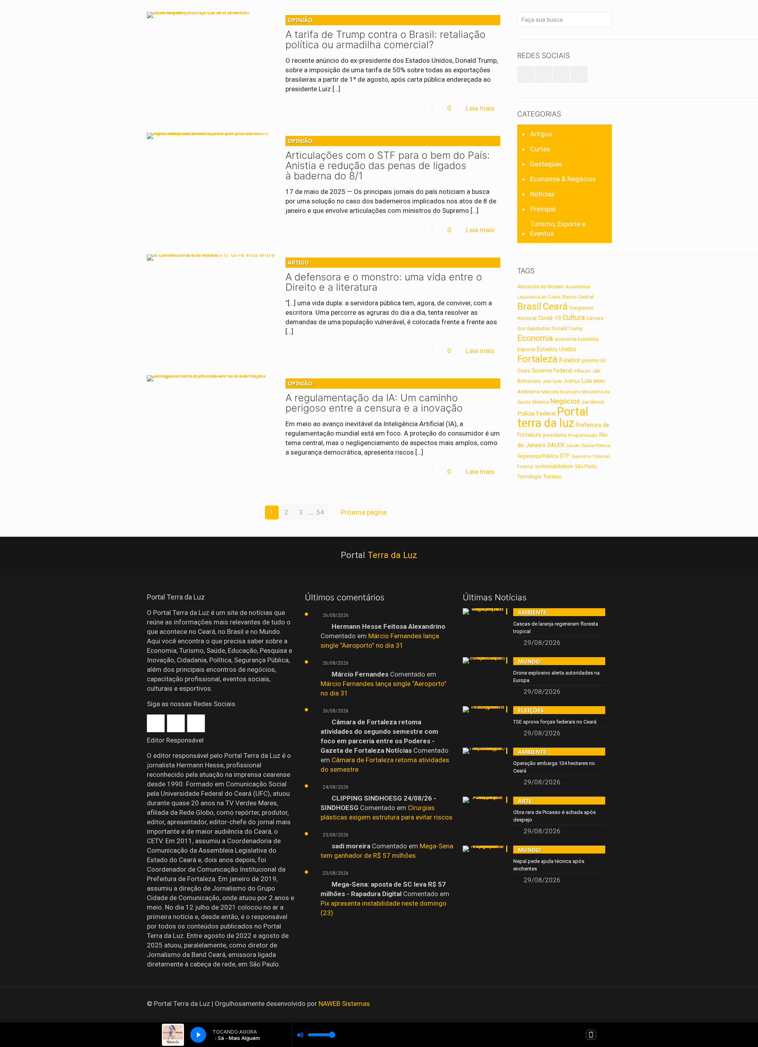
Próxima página (364, 512)
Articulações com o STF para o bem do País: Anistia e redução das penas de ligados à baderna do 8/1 (387, 159)
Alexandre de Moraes (540, 286)
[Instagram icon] (599, 1004)
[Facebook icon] (578, 1004)
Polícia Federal (536, 413)
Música (541, 402)
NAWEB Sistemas (344, 1004)
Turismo (552, 476)
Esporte (526, 349)
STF (565, 455)
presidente (555, 435)
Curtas (540, 149)
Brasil (529, 306)
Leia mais (480, 108)
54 (320, 512)
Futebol (569, 360)
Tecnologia (529, 476)
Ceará (555, 306)
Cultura (574, 317)
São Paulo (586, 466)
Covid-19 (549, 317)
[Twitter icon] (588, 1004)
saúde (573, 445)
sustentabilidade (554, 466)
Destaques (546, 164)
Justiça (571, 381)
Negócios (565, 401)
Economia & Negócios (563, 179)
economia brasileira (577, 339)
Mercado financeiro (560, 392)
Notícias (542, 194)
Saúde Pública (595, 445)
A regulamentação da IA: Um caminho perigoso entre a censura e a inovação (374, 397)
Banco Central (578, 297)
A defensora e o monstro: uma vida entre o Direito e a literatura (383, 276)
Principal (542, 209)
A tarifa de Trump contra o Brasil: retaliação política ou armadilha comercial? (385, 33)
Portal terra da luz (552, 417)
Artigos (541, 134)
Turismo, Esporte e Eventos (557, 228)
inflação (582, 371)
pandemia (593, 402)
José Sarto (552, 381)
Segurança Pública (537, 456)
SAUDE (556, 445)
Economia (535, 338)
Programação (582, 435)
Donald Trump (567, 328)
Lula (587, 381)
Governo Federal (552, 370)
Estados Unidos (556, 349)
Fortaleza (537, 359)
